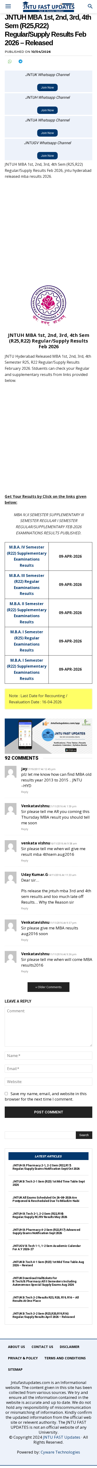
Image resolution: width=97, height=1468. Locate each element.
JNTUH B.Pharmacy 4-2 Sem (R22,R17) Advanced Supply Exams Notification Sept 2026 (46, 1231)
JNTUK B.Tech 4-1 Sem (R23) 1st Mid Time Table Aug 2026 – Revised (48, 1263)
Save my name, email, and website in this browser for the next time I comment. (46, 1096)
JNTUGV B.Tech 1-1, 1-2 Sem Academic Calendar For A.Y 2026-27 (46, 1247)
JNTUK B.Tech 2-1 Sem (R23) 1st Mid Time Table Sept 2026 (48, 1183)
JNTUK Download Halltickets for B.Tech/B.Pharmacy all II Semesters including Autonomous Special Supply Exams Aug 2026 (44, 1281)
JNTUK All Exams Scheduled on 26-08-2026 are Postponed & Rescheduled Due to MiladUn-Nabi (45, 1199)
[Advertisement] (48, 234)
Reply (24, 792)
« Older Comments (48, 987)
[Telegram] (20, 61)
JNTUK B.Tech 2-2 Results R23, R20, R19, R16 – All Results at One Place (45, 1299)
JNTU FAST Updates (61, 1437)
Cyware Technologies (60, 1452)
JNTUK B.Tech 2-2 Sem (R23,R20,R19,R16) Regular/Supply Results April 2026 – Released (43, 1315)
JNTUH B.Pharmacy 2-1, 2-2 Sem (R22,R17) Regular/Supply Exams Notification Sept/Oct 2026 (46, 1167)
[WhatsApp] (9, 61)
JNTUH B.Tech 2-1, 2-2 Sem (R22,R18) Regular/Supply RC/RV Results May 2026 (39, 1215)
